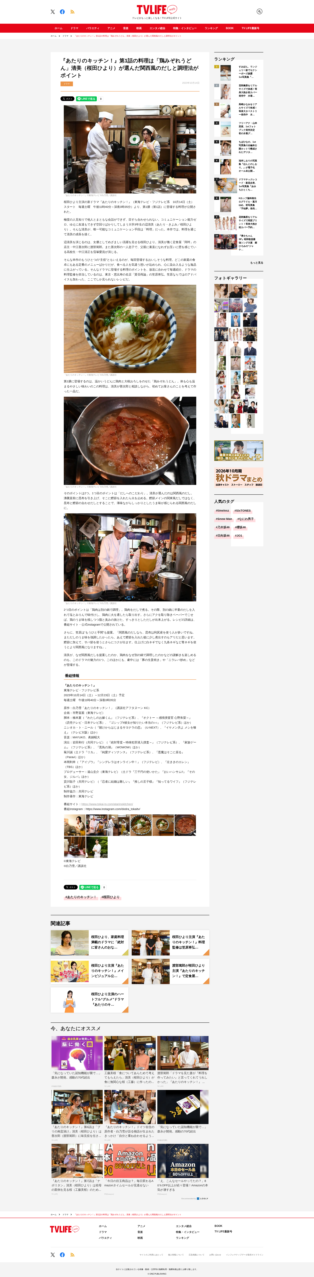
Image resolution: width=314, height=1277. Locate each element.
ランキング (211, 28)
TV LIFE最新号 (250, 28)
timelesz (223, 510)
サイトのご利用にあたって (151, 1255)
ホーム (58, 28)
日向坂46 (224, 535)
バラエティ (92, 28)
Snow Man (225, 519)
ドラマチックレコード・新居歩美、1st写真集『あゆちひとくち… (248, 184)
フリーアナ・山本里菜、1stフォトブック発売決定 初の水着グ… (248, 128)
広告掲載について (196, 1255)
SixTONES (243, 510)
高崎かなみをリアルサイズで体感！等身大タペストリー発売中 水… (248, 109)
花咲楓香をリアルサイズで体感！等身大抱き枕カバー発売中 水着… (248, 90)
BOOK (230, 28)
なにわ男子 (246, 519)
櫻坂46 (241, 527)
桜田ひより (111, 897)
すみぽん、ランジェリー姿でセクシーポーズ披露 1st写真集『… (248, 71)
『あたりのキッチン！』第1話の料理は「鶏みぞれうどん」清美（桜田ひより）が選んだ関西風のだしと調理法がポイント (127, 36)
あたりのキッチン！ (82, 897)
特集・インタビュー (185, 28)
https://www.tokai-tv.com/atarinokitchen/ (107, 804)
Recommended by (188, 1199)
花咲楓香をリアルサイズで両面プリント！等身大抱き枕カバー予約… (248, 222)
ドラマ (74, 28)
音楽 (125, 28)
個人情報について (176, 1255)
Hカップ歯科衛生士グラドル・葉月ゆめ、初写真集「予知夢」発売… (248, 203)
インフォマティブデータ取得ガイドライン (244, 1255)
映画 (139, 28)
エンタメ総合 (157, 28)
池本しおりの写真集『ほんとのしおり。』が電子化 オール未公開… (248, 165)
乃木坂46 (224, 527)
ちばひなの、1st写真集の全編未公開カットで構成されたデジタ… (248, 147)
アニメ (111, 28)
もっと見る (256, 262)
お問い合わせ (215, 1255)
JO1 (239, 535)
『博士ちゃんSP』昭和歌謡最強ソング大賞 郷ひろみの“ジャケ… (248, 242)
